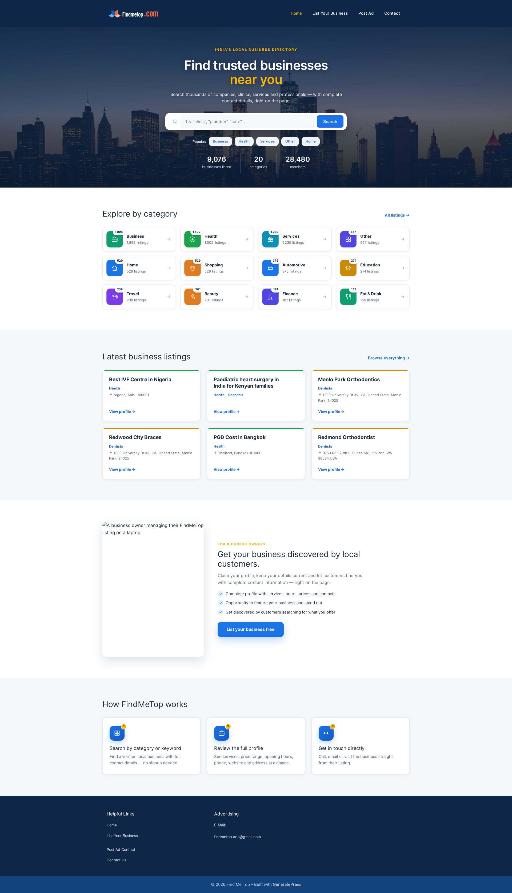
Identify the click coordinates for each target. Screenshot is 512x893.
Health (244, 141)
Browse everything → (389, 357)
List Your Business (330, 13)
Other (290, 141)
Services (267, 141)
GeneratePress (287, 884)
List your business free (251, 629)
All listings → (397, 215)
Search (330, 121)
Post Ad (366, 13)
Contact (392, 13)
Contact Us (116, 860)
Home (296, 13)
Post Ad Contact (121, 849)
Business (220, 141)
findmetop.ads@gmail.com (237, 836)
